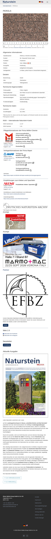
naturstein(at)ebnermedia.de (10, 504)
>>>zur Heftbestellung (10, 481)
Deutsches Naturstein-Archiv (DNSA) (22, 47)
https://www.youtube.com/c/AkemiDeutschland (16, 198)
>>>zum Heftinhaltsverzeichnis (12, 477)
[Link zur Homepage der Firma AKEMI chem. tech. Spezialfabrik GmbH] (9, 183)
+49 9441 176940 (8, 145)
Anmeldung (7, 345)
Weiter (5, 325)
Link (9, 146)
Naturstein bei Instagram (10, 335)
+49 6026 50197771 (9, 158)
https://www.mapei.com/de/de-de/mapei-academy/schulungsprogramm (22, 175)
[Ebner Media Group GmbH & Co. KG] (9, 2)
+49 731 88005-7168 (8, 503)
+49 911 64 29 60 (8, 187)
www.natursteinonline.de (9, 506)
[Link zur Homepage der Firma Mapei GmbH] (9, 154)
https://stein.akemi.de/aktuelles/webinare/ (14, 194)
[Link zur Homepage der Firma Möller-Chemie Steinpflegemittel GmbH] (9, 137)
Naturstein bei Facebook (10, 333)
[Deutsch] (24, 525)
